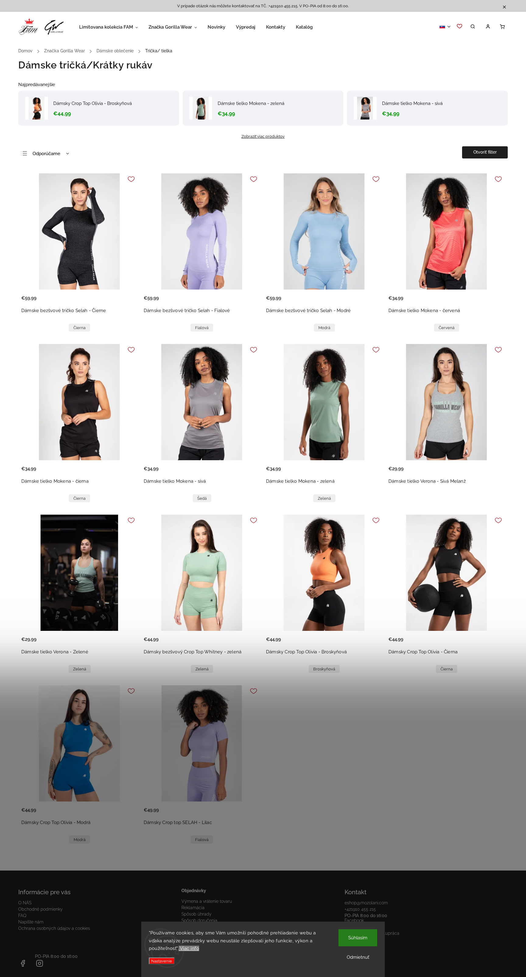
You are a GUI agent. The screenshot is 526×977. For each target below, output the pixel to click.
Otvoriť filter (485, 152)
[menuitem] (114, 27)
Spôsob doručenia (199, 920)
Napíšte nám (31, 922)
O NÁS (24, 902)
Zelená (324, 498)
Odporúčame (46, 153)
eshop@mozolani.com (366, 902)
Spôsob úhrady (196, 914)
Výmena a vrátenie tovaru (206, 901)
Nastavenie (161, 960)
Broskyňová (324, 669)
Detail (126, 302)
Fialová (202, 327)
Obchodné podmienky (40, 909)
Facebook (354, 920)
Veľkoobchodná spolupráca (372, 933)
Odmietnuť (358, 957)
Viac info (189, 948)
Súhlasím (357, 937)
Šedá (202, 498)
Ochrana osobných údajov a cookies (54, 928)
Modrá (324, 327)
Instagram (354, 926)
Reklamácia (193, 907)
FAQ (22, 915)
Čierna (79, 327)
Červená (446, 327)
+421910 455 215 (360, 909)
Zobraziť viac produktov (263, 136)
